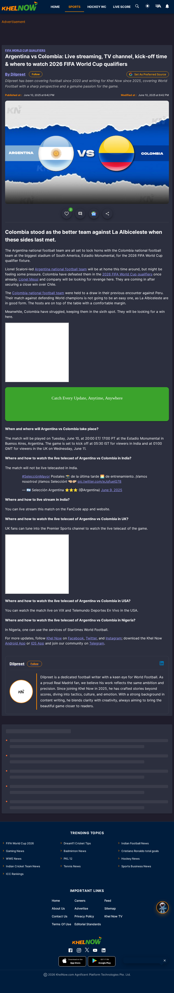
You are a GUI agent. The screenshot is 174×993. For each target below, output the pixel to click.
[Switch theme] (147, 6)
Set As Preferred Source (150, 74)
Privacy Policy (84, 916)
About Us (58, 908)
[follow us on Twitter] (87, 950)
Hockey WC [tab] (96, 6)
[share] (107, 214)
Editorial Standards (87, 924)
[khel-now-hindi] (158, 7)
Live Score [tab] (122, 6)
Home (56, 900)
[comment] (80, 214)
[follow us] (94, 214)
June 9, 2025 (111, 490)
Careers (80, 900)
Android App (15, 643)
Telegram (96, 643)
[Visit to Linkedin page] (161, 663)
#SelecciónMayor (36, 476)
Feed (107, 900)
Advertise (81, 908)
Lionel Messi (28, 279)
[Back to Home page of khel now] (20, 6)
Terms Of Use (61, 924)
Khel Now (54, 638)
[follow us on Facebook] (70, 950)
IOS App (37, 643)
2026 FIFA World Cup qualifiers (127, 274)
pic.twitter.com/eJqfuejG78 (99, 481)
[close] (164, 960)
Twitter (91, 638)
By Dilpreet (15, 74)
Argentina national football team (61, 269)
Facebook (76, 638)
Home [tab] (55, 6)
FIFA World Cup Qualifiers (25, 50)
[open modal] (162, 907)
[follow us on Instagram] (78, 950)
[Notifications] (167, 6)
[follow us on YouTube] (95, 950)
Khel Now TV (113, 916)
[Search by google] (137, 7)
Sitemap (110, 908)
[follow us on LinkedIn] (103, 950)
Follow (36, 74)
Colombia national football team (38, 293)
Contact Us (59, 916)
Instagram (114, 638)
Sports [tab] (74, 6)
